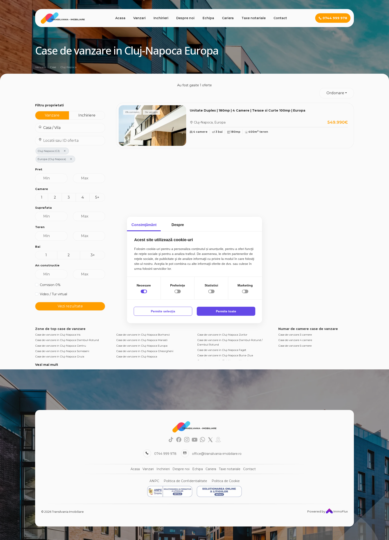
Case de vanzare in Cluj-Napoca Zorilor (222, 334)
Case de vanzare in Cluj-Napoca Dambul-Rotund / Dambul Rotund (229, 342)
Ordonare (335, 93)
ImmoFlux (340, 511)
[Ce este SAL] (169, 491)
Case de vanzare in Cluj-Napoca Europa (141, 345)
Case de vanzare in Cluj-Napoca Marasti (141, 340)
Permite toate (226, 311)
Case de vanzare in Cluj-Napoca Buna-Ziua (225, 355)
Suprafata (43, 207)
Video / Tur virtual (53, 294)
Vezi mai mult (46, 365)
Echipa (208, 18)
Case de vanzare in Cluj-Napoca (136, 356)
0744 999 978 (165, 454)
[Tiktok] (171, 439)
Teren (40, 227)
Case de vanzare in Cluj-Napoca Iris (57, 334)
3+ (92, 255)
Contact (280, 18)
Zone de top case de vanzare (60, 329)
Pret (38, 169)
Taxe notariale (254, 18)
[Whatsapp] (202, 439)
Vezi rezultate (70, 306)
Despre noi (185, 18)
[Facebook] (179, 439)
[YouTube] (195, 439)
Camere (41, 189)
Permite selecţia (163, 311)
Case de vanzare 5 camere (295, 345)
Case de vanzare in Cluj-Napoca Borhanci (143, 334)
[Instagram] (187, 439)
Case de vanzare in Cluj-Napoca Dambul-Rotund (67, 340)
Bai (37, 246)
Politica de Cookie (226, 481)
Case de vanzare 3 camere (295, 334)
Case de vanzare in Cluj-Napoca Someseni (62, 351)
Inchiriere (86, 115)
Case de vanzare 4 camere (295, 340)
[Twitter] (210, 439)
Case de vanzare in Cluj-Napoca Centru (60, 345)
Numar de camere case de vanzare (308, 329)
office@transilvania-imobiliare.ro (217, 454)
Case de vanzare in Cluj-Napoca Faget (221, 350)
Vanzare (52, 115)
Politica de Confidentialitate (185, 481)
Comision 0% (50, 285)
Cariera (228, 18)
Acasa (120, 18)
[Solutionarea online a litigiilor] (219, 491)
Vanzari (139, 18)
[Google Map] (218, 439)
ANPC (154, 481)
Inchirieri (161, 18)
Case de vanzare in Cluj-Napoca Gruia (59, 356)
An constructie (47, 265)
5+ (97, 197)
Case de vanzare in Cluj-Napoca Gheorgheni (144, 351)
